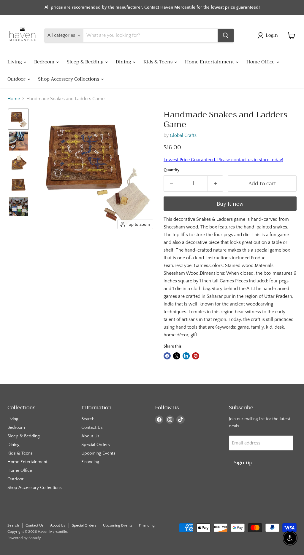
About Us (90, 436)
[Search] (226, 35)
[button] (268, 35)
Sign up (243, 462)
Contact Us (92, 427)
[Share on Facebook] (167, 355)
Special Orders (95, 444)
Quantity (171, 170)
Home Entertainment (210, 62)
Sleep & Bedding (85, 62)
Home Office (261, 62)
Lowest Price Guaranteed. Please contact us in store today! (223, 159)
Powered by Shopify (24, 538)
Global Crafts (183, 135)
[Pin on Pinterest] (195, 355)
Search (87, 418)
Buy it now (230, 204)
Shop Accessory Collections (69, 79)
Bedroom (45, 62)
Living (15, 62)
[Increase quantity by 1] (215, 183)
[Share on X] (176, 355)
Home (13, 98)
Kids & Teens (158, 62)
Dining (124, 62)
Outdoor (17, 79)
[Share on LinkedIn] (186, 355)
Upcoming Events (98, 453)
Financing (90, 461)
